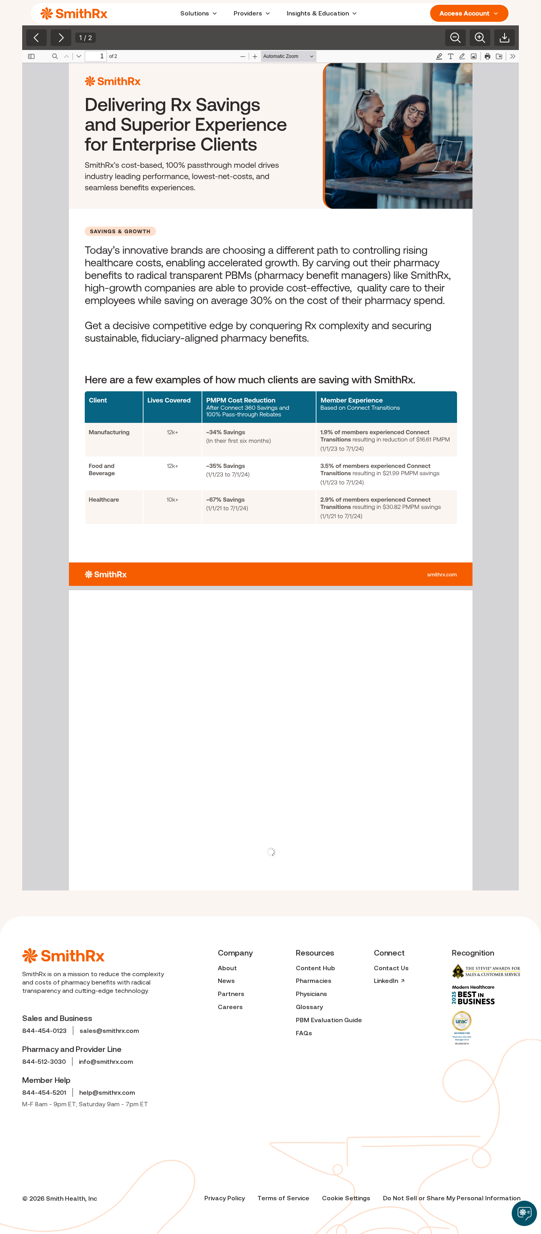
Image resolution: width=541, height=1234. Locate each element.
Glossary (309, 1006)
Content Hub (315, 967)
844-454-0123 (44, 1030)
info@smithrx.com (106, 1061)
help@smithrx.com (107, 1092)
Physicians (311, 993)
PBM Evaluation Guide (329, 1019)
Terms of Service (283, 1197)
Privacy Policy (224, 1197)
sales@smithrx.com (109, 1030)
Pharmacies (313, 980)
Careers (230, 1006)
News (226, 980)
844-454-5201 (44, 1092)
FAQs (304, 1032)
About (227, 967)
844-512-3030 (44, 1061)
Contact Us (391, 967)
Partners (231, 993)
